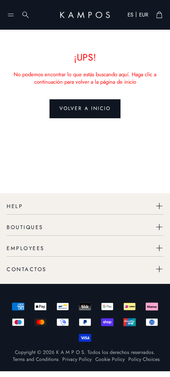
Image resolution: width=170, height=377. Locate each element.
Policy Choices (144, 359)
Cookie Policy (110, 359)
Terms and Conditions (36, 359)
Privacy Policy (77, 359)
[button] (11, 15)
